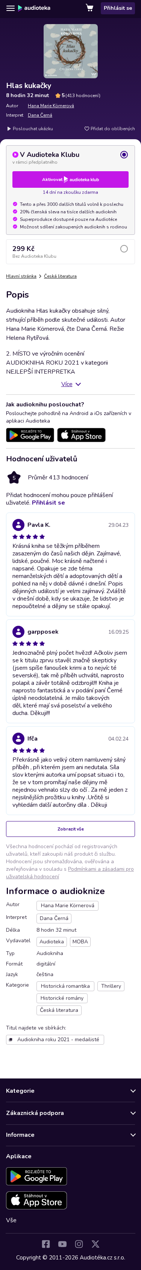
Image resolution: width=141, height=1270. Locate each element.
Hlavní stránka (21, 276)
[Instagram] (78, 1244)
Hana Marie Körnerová (51, 106)
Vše (11, 1220)
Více (67, 384)
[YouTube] (62, 1244)
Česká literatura (60, 276)
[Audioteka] (34, 8)
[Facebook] (45, 1244)
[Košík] (90, 8)
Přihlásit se (118, 8)
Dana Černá (40, 115)
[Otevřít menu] (10, 8)
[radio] (70, 157)
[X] (95, 1244)
